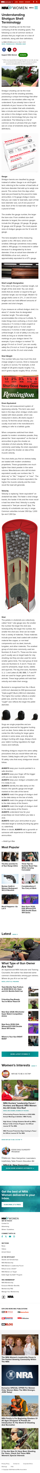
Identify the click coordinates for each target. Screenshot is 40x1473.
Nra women (11, 1111)
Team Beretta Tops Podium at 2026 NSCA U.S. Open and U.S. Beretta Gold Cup (12, 989)
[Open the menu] (36, 7)
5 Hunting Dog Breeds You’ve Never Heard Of (11, 1000)
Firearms (18, 44)
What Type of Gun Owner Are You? (18, 965)
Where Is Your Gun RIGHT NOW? (12, 1037)
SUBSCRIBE (12, 1204)
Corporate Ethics (28, 1464)
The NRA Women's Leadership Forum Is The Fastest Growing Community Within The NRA (19, 1359)
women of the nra (22, 1111)
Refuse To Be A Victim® (21, 1074)
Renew (21, 2)
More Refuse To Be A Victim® (11, 1140)
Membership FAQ (7, 1289)
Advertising (5, 1226)
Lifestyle (9, 982)
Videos (4, 1249)
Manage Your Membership (10, 1292)
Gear (24, 44)
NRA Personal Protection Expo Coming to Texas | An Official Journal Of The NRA (20, 1132)
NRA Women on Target (9, 1272)
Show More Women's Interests (22, 1168)
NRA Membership (7, 1263)
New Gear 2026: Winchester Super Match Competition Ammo (13, 1014)
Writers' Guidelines (8, 1229)
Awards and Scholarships (10, 1260)
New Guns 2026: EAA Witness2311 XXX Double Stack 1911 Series (12, 1026)
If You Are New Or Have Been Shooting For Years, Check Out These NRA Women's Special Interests (19, 1453)
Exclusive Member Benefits (11, 1285)
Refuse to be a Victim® (9, 1269)
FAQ (12, 1467)
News (3, 44)
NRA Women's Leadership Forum (12, 1266)
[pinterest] (14, 48)
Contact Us (5, 1223)
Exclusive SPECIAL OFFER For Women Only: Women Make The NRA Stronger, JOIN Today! (18, 1390)
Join (16, 2)
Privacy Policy (5, 1464)
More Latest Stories (24, 1054)
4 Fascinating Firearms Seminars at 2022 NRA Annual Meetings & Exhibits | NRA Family (19, 1115)
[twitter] (9, 48)
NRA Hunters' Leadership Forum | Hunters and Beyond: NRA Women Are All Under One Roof (20, 1106)
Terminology (10, 44)
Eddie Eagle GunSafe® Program (20, 1150)
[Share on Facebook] (4, 48)
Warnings (4, 1467)
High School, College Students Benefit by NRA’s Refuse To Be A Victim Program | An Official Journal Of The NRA (19, 1123)
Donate (27, 2)
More (14, 934)
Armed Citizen (6, 1252)
